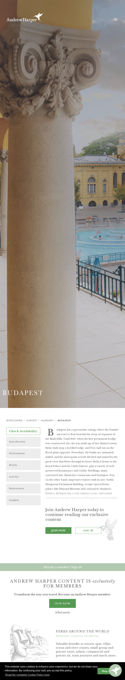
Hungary (47, 420)
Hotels (13, 465)
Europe (32, 420)
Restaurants (16, 488)
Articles (14, 476)
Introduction (17, 441)
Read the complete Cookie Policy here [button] (27, 675)
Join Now (58, 530)
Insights (14, 500)
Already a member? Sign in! (62, 567)
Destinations (17, 453)
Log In (88, 530)
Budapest (64, 420)
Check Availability (23, 431)
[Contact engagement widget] (115, 670)
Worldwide (14, 420)
